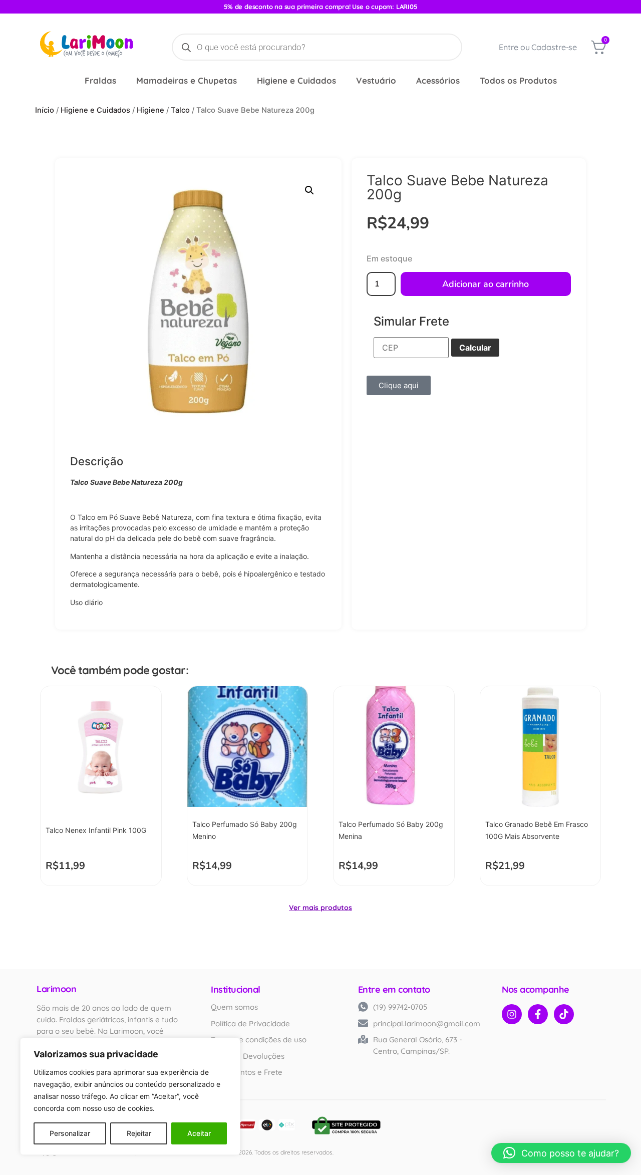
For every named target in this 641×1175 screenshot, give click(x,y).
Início (44, 110)
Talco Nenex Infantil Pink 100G (96, 830)
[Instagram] (512, 1014)
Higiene (150, 110)
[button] (309, 190)
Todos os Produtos (545, 80)
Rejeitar (139, 1133)
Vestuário (381, 80)
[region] (130, 1096)
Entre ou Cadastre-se (538, 47)
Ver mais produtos (320, 907)
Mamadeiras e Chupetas (170, 80)
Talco (180, 110)
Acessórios (454, 80)
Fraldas (73, 80)
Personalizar (70, 1133)
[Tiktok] (564, 1014)
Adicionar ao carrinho (485, 284)
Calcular (475, 348)
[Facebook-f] (538, 1014)
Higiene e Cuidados (291, 80)
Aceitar (199, 1133)
